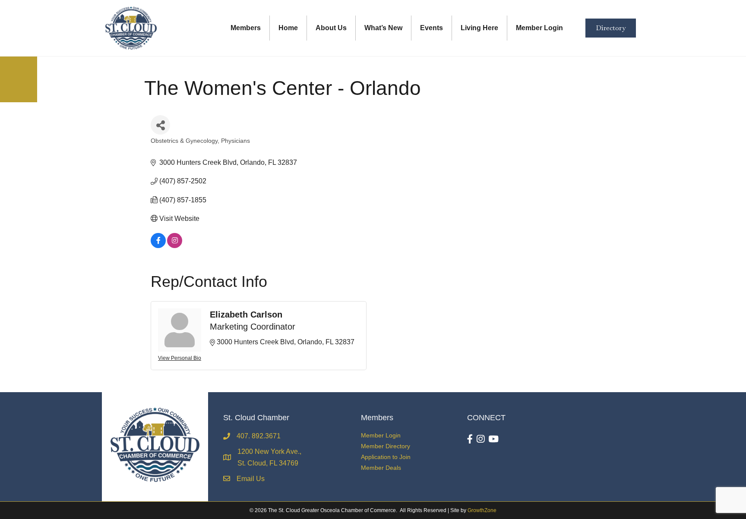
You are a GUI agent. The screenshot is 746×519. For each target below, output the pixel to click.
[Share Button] (160, 125)
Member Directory (385, 446)
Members (246, 27)
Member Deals (381, 467)
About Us (331, 27)
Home (288, 27)
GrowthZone (482, 510)
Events (431, 27)
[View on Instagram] (174, 245)
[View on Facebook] (158, 245)
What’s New (383, 27)
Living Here (479, 27)
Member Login (539, 27)
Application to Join (386, 456)
